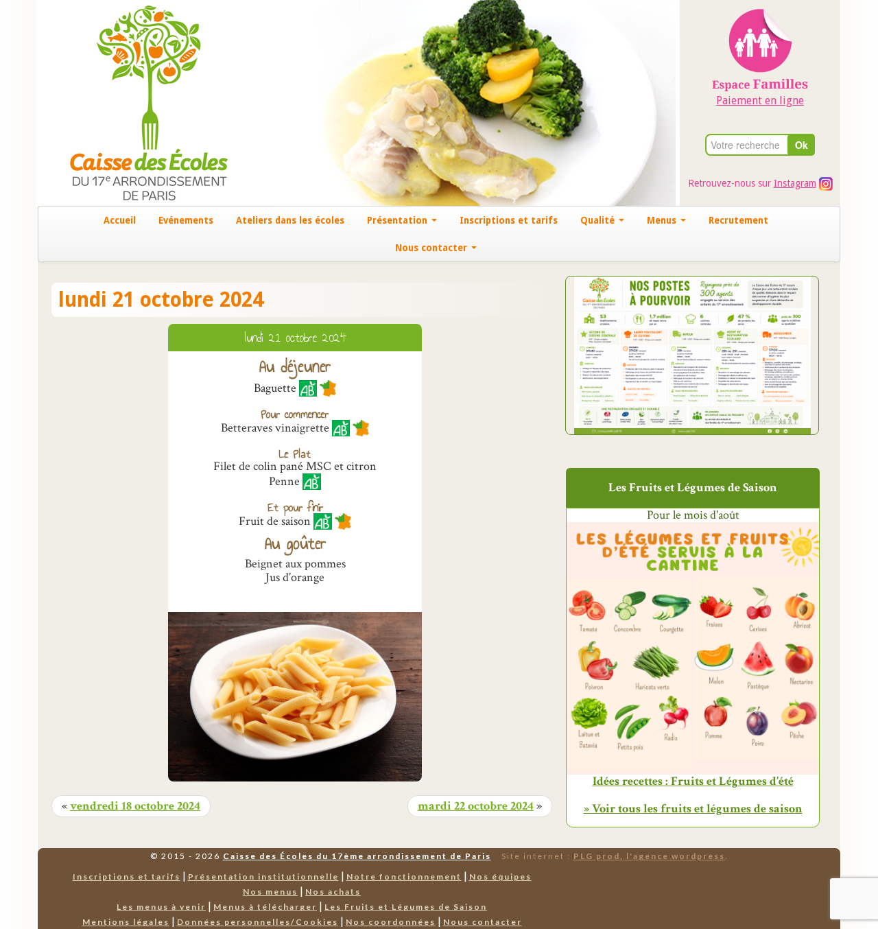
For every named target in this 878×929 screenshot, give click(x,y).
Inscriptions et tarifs (509, 220)
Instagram (795, 183)
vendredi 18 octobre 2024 (135, 806)
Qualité (598, 220)
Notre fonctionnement (404, 876)
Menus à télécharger (265, 907)
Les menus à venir (161, 907)
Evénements (185, 220)
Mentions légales (125, 922)
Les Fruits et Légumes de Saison (405, 907)
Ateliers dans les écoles (290, 220)
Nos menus (270, 891)
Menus (663, 220)
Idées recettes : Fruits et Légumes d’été (693, 781)
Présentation (398, 220)
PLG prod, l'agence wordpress (649, 856)
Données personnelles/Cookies (257, 922)
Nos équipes (500, 876)
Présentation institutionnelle (263, 876)
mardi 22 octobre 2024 (476, 806)
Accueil (120, 220)
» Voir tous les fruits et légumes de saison (693, 808)
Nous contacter (432, 247)
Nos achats (333, 891)
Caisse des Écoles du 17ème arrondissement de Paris (357, 856)
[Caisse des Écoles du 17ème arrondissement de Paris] (135, 102)
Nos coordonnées (391, 922)
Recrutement (738, 220)
